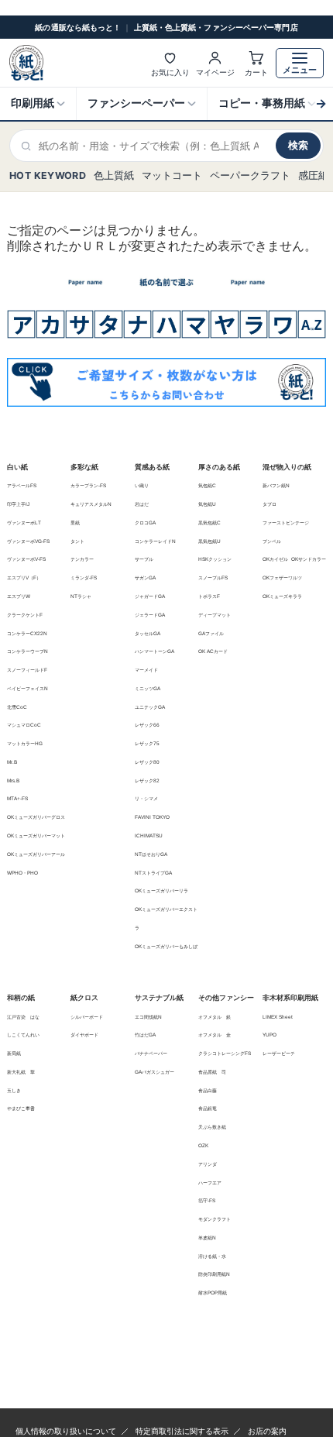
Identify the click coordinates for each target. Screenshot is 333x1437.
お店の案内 (267, 1431)
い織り (142, 485)
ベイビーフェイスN (27, 688)
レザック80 (147, 762)
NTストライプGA (153, 872)
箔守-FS (206, 1200)
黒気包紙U (209, 541)
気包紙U (207, 504)
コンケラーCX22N (27, 633)
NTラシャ (80, 596)
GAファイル (211, 633)
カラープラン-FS (88, 485)
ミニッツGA (147, 688)
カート (256, 72)
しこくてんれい (23, 1034)
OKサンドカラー (308, 559)
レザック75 (147, 743)
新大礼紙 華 (21, 1071)
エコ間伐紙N (148, 1016)
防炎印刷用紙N (214, 1274)
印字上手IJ (18, 504)
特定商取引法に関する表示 (182, 1431)
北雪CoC (17, 707)
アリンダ (207, 1164)
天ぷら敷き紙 (212, 1126)
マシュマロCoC (24, 724)
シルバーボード (86, 1016)
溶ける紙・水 (212, 1256)
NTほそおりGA (151, 854)
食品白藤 (207, 1090)
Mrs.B (13, 780)
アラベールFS (21, 485)
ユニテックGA (150, 707)
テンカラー (82, 559)
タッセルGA (147, 633)
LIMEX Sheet (278, 1016)
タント (77, 541)
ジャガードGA (150, 596)
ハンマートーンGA (154, 651)
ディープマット (214, 614)
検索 (298, 145)
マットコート (172, 175)
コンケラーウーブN (27, 651)
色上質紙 (114, 175)
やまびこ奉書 (21, 1108)
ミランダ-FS (83, 577)
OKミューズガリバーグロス (36, 817)
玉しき (14, 1090)
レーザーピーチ (279, 1053)
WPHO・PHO (22, 872)
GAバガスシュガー (154, 1071)
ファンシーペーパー (136, 103)
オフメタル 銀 (214, 1016)
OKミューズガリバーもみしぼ (166, 946)
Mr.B (12, 762)
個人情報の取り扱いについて (65, 1431)
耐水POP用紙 (212, 1292)
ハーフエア (209, 1182)
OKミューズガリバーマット (36, 835)
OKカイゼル (275, 559)
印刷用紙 (32, 103)
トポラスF (209, 596)
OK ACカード (213, 651)
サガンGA (145, 577)
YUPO (269, 1034)
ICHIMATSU (149, 835)
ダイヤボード (84, 1034)
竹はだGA (145, 1034)
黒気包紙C (209, 522)
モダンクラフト (214, 1219)
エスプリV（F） (24, 577)
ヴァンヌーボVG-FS (28, 541)
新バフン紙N (276, 485)
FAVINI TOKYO (152, 817)
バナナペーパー (151, 1053)
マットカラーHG (25, 743)
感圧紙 (313, 175)
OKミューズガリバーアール (36, 854)
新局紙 (14, 1053)
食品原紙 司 (212, 1071)
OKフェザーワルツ (282, 577)
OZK (203, 1145)
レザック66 (147, 724)
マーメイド (146, 669)
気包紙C (207, 485)
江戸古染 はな (23, 1016)
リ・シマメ (146, 798)
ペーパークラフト (250, 175)
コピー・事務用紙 (261, 103)
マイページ (215, 72)
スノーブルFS (213, 577)
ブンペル (272, 541)
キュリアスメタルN (91, 504)
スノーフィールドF (27, 669)
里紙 (75, 522)
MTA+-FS (17, 798)
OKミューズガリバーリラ (161, 890)
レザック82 (147, 780)
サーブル (144, 559)
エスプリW (18, 596)
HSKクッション (215, 559)
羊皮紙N (207, 1237)
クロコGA (145, 522)
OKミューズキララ (282, 596)
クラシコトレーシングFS (224, 1053)
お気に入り (170, 72)
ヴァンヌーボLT (24, 522)
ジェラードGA (150, 614)
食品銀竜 (207, 1108)
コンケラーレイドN (155, 541)
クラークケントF (25, 614)
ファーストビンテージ (286, 522)
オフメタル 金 (214, 1034)
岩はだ (142, 504)
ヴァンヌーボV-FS (26, 559)
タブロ (269, 504)
